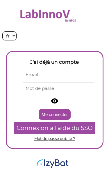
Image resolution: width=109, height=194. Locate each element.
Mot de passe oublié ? (54, 138)
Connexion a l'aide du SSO (55, 127)
